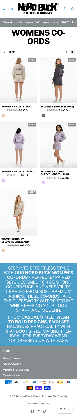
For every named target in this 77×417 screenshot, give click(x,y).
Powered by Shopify (55, 396)
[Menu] (4, 9)
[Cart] (73, 9)
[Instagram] (38, 411)
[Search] (12, 9)
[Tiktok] (45, 411)
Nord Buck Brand (30, 396)
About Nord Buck (16, 369)
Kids (54, 22)
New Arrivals (12, 22)
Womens (42, 22)
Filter (11, 51)
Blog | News (11, 358)
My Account (12, 363)
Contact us (11, 375)
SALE (65, 22)
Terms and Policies (38, 403)
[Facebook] (32, 411)
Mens (29, 22)
